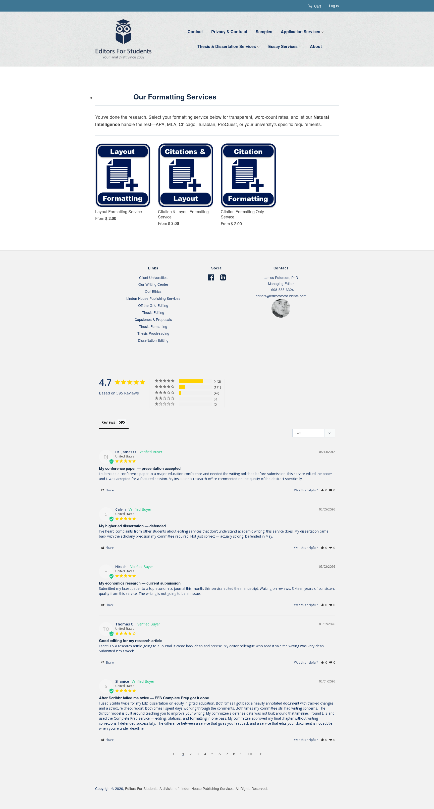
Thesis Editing (153, 312)
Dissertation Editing (153, 340)
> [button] (261, 753)
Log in (334, 5)
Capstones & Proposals (153, 319)
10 (250, 753)
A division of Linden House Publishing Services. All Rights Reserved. (213, 788)
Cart (317, 6)
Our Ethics (153, 291)
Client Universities (153, 277)
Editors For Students (141, 788)
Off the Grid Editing (153, 305)
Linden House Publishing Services (153, 298)
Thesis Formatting (153, 326)
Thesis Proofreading (153, 333)
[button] (324, 490)
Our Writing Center (153, 284)
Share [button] (109, 490)
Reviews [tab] (108, 422)
